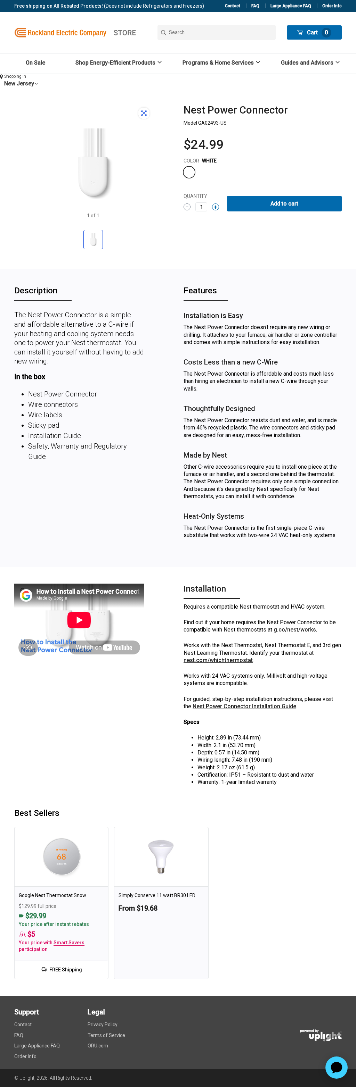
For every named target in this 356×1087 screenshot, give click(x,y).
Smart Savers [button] (69, 942)
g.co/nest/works (295, 629)
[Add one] (215, 206)
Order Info (332, 5)
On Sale (35, 62)
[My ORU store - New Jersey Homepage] (75, 32)
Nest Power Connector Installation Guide (244, 706)
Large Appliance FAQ (290, 5)
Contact (232, 5)
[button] (119, 62)
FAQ (255, 5)
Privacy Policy (103, 1024)
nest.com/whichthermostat (218, 660)
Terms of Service (106, 1035)
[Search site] (216, 32)
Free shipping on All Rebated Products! (58, 6)
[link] (61, 903)
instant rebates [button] (72, 924)
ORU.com (98, 1045)
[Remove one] (187, 206)
